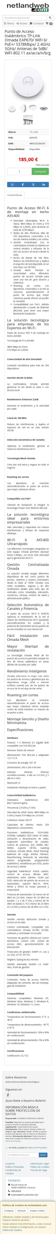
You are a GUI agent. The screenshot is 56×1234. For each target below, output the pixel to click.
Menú (10, 23)
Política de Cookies (12, 1230)
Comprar (40, 171)
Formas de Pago (38, 1170)
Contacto (38, 23)
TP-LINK (33, 131)
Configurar (9, 1210)
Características (14, 195)
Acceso (23, 23)
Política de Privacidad (13, 1141)
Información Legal (39, 1163)
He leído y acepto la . (28, 1147)
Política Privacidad (14, 1166)
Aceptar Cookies (37, 1210)
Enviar (43, 1155)
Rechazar (22, 1210)
